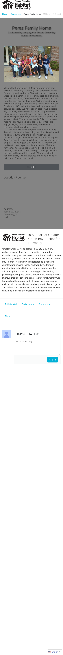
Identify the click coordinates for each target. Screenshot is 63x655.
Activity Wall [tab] (11, 304)
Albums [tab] (8, 316)
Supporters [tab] (44, 304)
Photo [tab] (36, 334)
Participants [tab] (28, 304)
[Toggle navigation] (59, 5)
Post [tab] (22, 334)
